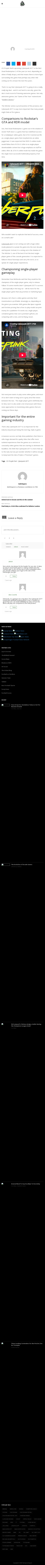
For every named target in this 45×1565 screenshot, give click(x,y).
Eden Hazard (38, 1519)
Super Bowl (17, 1542)
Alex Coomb (13, 595)
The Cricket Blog (7, 670)
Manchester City (7, 1529)
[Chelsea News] (18, 631)
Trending (29, 32)
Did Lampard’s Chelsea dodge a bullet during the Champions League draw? (26, 1025)
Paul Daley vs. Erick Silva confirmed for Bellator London (21, 506)
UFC (26, 1545)
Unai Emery (33, 1545)
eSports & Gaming (18, 32)
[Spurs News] (24, 636)
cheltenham (13, 1512)
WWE (11, 1549)
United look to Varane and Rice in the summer (17, 500)
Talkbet (4, 682)
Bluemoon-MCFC (7, 663)
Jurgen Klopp (15, 1525)
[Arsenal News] (7, 631)
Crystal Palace (27, 1519)
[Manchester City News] (10, 636)
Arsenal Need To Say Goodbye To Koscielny (25, 1184)
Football (13, 709)
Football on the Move (8, 674)
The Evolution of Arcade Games (21, 864)
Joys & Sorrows (6, 651)
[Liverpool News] (8, 634)
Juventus (24, 1525)
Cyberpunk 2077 (7, 244)
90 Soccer (5, 666)
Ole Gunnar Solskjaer (8, 1535)
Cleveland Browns (7, 1519)
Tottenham (26, 1542)
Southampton (32, 1539)
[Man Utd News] (20, 634)
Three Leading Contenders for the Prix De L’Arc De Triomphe (26, 1344)
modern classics (8, 100)
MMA (14, 1532)
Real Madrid (33, 1535)
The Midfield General (8, 655)
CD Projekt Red (11, 461)
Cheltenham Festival (26, 1512)
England (5, 1522)
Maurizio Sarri (6, 1532)
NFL (21, 709)
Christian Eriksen (25, 1515)
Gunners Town (6, 678)
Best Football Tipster (8, 685)
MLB (18, 709)
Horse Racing (15, 1347)
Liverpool (32, 1525)
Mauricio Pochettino (34, 1529)
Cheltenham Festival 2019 (9, 1515)
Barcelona (13, 1509)
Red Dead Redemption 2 (8, 1539)
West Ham (5, 1549)
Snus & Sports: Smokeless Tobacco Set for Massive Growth (25, 705)
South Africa (21, 1539)
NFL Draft (26, 1532)
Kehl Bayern (20, 49)
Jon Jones (5, 1525)
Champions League (31, 1509)
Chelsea (4, 1512)
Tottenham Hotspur (8, 1545)
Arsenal (4, 1509)
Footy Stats (5, 689)
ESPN (11, 1522)
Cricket (18, 1519)
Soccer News (5, 659)
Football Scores (7, 693)
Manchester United (19, 1529)
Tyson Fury (19, 1545)
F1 (16, 1522)
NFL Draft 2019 (36, 1532)
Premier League (22, 1535)
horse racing (32, 1522)
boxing (21, 1509)
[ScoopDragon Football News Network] (15, 639)
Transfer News (21, 1186)
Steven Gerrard (6, 1542)
